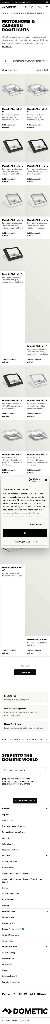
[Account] (32, 7)
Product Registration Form (13, 832)
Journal (5, 888)
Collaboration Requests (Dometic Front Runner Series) (22, 880)
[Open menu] (47, 7)
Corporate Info (9, 947)
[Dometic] (9, 7)
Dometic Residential (19, 893)
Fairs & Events (8, 899)
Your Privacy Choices (23, 542)
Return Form (7, 844)
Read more (7, 46)
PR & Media (15, 964)
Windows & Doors (34, 13)
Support (6, 809)
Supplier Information (11, 982)
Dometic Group (17, 952)
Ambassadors (8, 867)
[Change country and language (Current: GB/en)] (47, 2)
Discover (6, 856)
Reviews (5, 905)
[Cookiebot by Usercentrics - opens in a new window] (29, 480)
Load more (25, 672)
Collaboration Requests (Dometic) (16, 873)
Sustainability (8, 958)
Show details (36, 524)
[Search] (26, 7)
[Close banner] (46, 480)
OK (25, 533)
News (13, 970)
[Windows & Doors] (5, 61)
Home (4, 13)
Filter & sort (11, 70)
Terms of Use (7, 941)
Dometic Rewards (9, 861)
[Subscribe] (45, 770)
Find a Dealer (7, 820)
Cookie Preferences (10, 929)
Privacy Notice (8, 917)
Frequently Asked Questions (14, 826)
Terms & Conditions (10, 935)
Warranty (6, 838)
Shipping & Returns (10, 850)
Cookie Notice (8, 923)
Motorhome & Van (16, 13)
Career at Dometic (18, 976)
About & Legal (8, 911)
